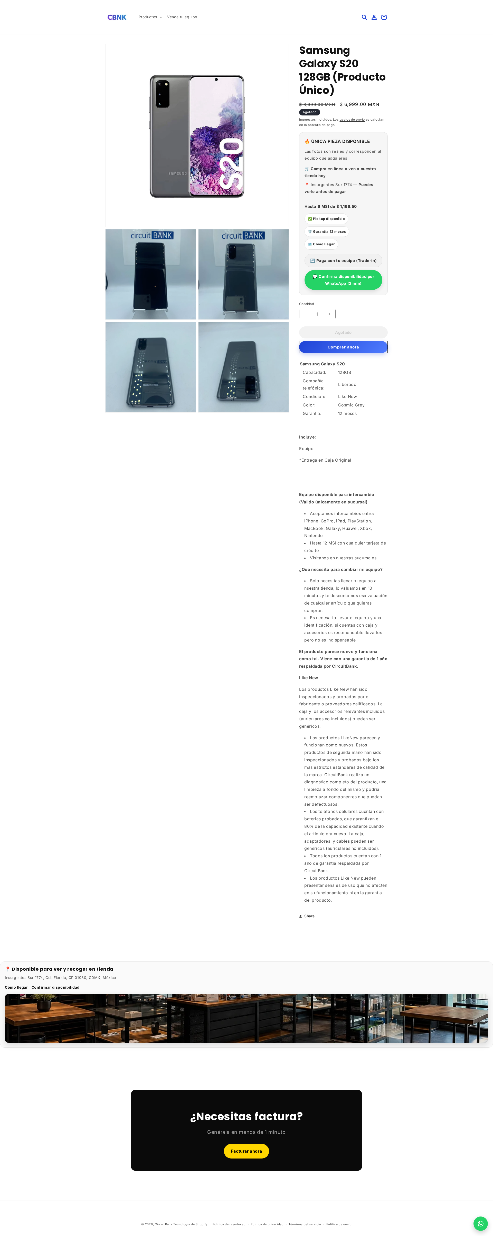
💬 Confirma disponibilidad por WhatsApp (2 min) (343, 280)
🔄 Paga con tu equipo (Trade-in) (343, 260)
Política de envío (339, 1224)
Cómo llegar (16, 987)
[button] (150, 17)
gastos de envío (352, 119)
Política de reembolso (229, 1224)
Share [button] (309, 916)
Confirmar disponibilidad (56, 987)
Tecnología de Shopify (190, 1224)
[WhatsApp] (480, 1223)
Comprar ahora (343, 347)
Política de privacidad (267, 1224)
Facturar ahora (246, 1151)
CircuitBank (164, 1224)
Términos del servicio (305, 1224)
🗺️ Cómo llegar (321, 244)
